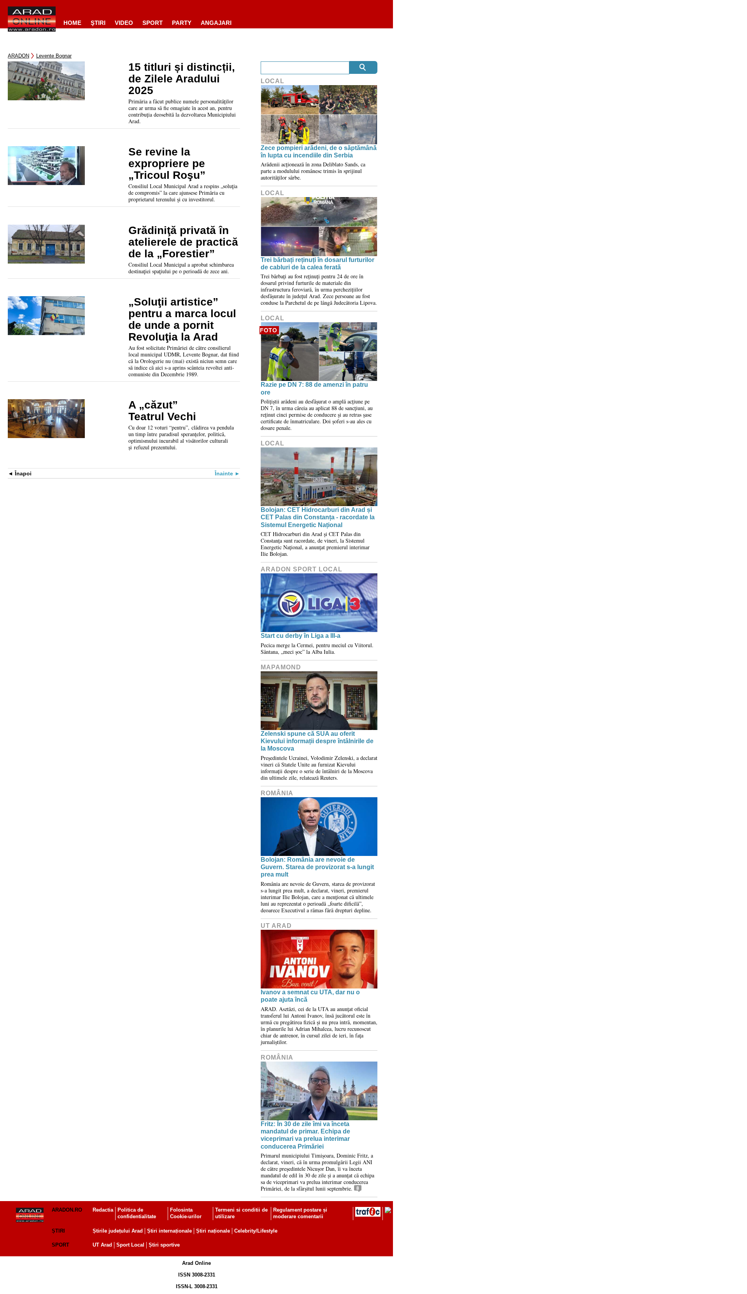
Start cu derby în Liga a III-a (300, 635)
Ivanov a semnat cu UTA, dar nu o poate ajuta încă (310, 996)
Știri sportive (164, 1245)
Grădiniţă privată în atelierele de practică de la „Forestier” (183, 242)
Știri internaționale (169, 1231)
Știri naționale (213, 1231)
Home (72, 22)
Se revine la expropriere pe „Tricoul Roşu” (166, 163)
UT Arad (276, 925)
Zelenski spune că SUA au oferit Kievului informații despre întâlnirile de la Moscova (317, 741)
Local (272, 81)
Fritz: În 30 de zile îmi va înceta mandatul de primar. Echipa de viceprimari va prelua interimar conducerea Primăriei (305, 1135)
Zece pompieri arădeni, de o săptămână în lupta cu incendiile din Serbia (319, 152)
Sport (152, 22)
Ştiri (98, 22)
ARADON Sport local (301, 569)
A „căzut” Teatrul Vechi (162, 411)
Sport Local (130, 1245)
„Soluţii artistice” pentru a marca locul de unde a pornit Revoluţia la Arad (182, 319)
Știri (58, 1231)
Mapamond (281, 667)
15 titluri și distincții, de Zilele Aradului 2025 (181, 78)
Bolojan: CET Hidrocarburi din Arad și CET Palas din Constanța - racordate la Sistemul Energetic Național (318, 517)
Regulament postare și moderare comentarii (300, 1213)
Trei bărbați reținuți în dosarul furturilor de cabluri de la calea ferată (317, 264)
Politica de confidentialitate (136, 1213)
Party (181, 22)
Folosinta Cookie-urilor (186, 1213)
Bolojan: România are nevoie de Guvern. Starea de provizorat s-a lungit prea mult (317, 867)
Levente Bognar (54, 56)
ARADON (18, 56)
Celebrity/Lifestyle (255, 1231)
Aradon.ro (67, 1210)
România (277, 793)
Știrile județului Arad (118, 1231)
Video (124, 22)
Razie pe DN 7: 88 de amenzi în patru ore (314, 388)
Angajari (216, 22)
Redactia (103, 1210)
